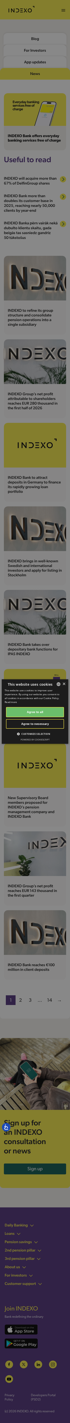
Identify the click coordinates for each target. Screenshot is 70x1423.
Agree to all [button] (35, 712)
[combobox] (58, 684)
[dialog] (35, 711)
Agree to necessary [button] (35, 723)
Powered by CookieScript (35, 739)
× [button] (63, 684)
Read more (11, 702)
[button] (35, 734)
